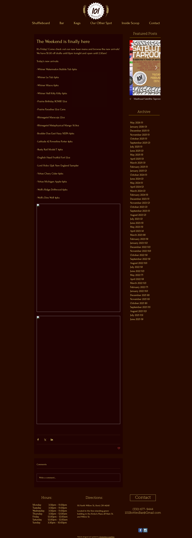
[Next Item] (156, 68)
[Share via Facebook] (38, 439)
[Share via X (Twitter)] (45, 439)
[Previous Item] (134, 68)
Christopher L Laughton (106, 537)
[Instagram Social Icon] (145, 530)
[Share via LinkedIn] (51, 439)
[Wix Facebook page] (140, 530)
